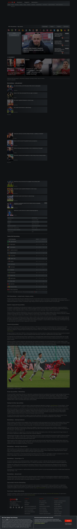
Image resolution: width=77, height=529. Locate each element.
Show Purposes (68, 523)
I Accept (68, 520)
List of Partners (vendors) (39, 523)
